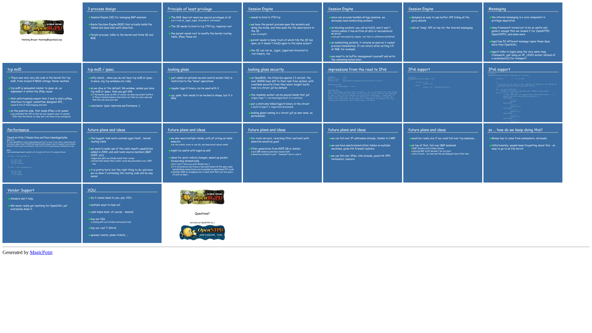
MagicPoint (41, 252)
